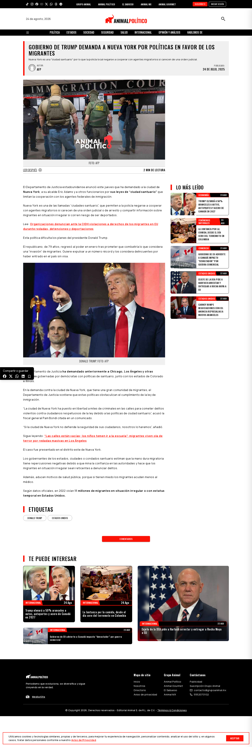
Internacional (143, 32)
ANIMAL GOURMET (167, 4)
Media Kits (38, 696)
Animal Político (172, 681)
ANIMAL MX (146, 4)
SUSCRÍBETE (200, 4)
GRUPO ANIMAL (83, 4)
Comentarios (126, 539)
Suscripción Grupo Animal (205, 686)
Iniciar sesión (217, 4)
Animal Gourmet (173, 686)
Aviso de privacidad (145, 694)
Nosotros (139, 686)
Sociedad (88, 32)
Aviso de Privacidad (83, 740)
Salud (124, 32)
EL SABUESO (128, 4)
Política (55, 32)
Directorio (140, 690)
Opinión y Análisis (169, 32)
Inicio (137, 681)
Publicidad (196, 681)
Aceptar (234, 738)
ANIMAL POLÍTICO (106, 4)
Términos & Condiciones (172, 710)
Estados (71, 32)
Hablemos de (194, 32)
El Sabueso (170, 690)
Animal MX (170, 694)
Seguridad (107, 32)
